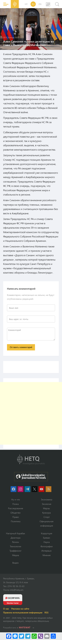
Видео (15, 562)
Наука (47, 542)
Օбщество (15, 512)
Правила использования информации (22, 612)
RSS (46, 612)
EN (40, 4)
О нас (6, 608)
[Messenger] (15, 636)
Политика (15, 521)
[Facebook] (9, 636)
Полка (15, 503)
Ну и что (15, 499)
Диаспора (15, 537)
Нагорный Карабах (15, 533)
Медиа (15, 555)
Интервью (46, 550)
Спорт (47, 516)
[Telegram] (28, 636)
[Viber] (40, 636)
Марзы (46, 508)
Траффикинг (15, 550)
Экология (46, 503)
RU (33, 4)
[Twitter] (21, 636)
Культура (46, 512)
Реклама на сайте (20, 608)
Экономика (46, 499)
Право (15, 516)
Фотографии (47, 546)
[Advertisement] (31, 413)
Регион (15, 542)
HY (26, 4)
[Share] (53, 636)
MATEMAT (25, 627)
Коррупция (46, 533)
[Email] (47, 636)
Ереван (46, 537)
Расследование (15, 508)
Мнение (47, 555)
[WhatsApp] (34, 636)
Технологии (15, 546)
